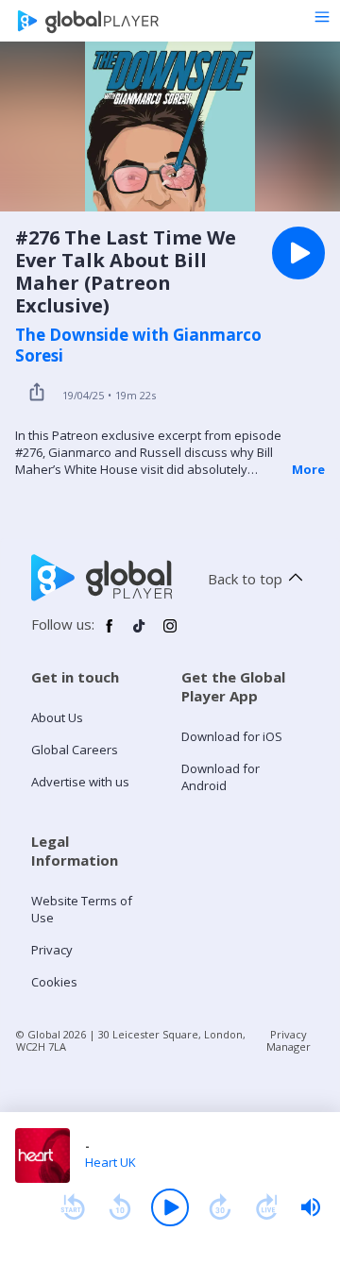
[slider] (311, 1207)
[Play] (170, 1207)
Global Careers (74, 749)
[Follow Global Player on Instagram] (170, 633)
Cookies (54, 981)
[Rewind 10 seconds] (120, 1207)
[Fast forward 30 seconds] (220, 1207)
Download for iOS (231, 736)
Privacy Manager (288, 1040)
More (308, 469)
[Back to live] (267, 1207)
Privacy (52, 949)
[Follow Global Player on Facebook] (109, 633)
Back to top (245, 578)
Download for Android (220, 777)
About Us (57, 717)
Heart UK (110, 1162)
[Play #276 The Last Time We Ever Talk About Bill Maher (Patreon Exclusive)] (298, 253)
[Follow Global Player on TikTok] (140, 633)
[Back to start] (73, 1207)
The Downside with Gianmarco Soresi (138, 345)
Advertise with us (80, 781)
